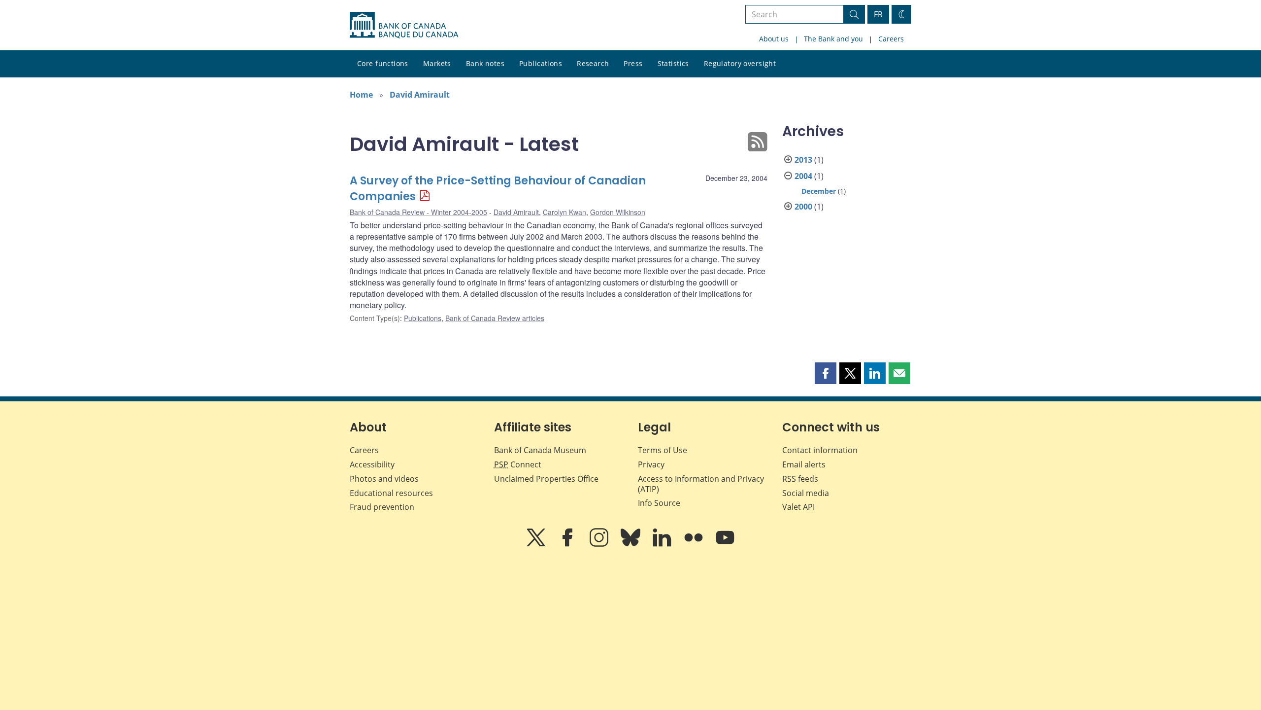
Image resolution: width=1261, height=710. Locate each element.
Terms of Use (662, 450)
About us (774, 38)
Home (361, 94)
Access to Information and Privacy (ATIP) (701, 484)
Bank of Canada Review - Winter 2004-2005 (418, 212)
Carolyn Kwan (564, 212)
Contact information (820, 450)
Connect (517, 464)
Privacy (651, 464)
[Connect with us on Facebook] (568, 544)
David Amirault (420, 94)
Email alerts (804, 464)
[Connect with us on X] (537, 544)
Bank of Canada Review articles (494, 318)
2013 (803, 159)
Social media (805, 493)
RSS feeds (800, 478)
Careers (891, 38)
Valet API (798, 506)
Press (633, 63)
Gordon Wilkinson (617, 212)
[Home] (404, 25)
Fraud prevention (382, 506)
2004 (803, 176)
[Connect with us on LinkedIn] (663, 544)
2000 (803, 206)
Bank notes (485, 63)
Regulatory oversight (740, 63)
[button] (825, 373)
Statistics (673, 63)
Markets (437, 63)
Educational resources (391, 493)
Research (593, 63)
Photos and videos (384, 478)
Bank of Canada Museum (540, 450)
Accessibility (372, 464)
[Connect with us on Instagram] (600, 544)
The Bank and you (833, 38)
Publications (540, 63)
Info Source (659, 502)
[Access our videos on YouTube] (725, 544)
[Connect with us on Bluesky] (631, 544)
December (818, 191)
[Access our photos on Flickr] (694, 544)
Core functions (382, 63)
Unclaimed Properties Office (546, 478)
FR (878, 14)
